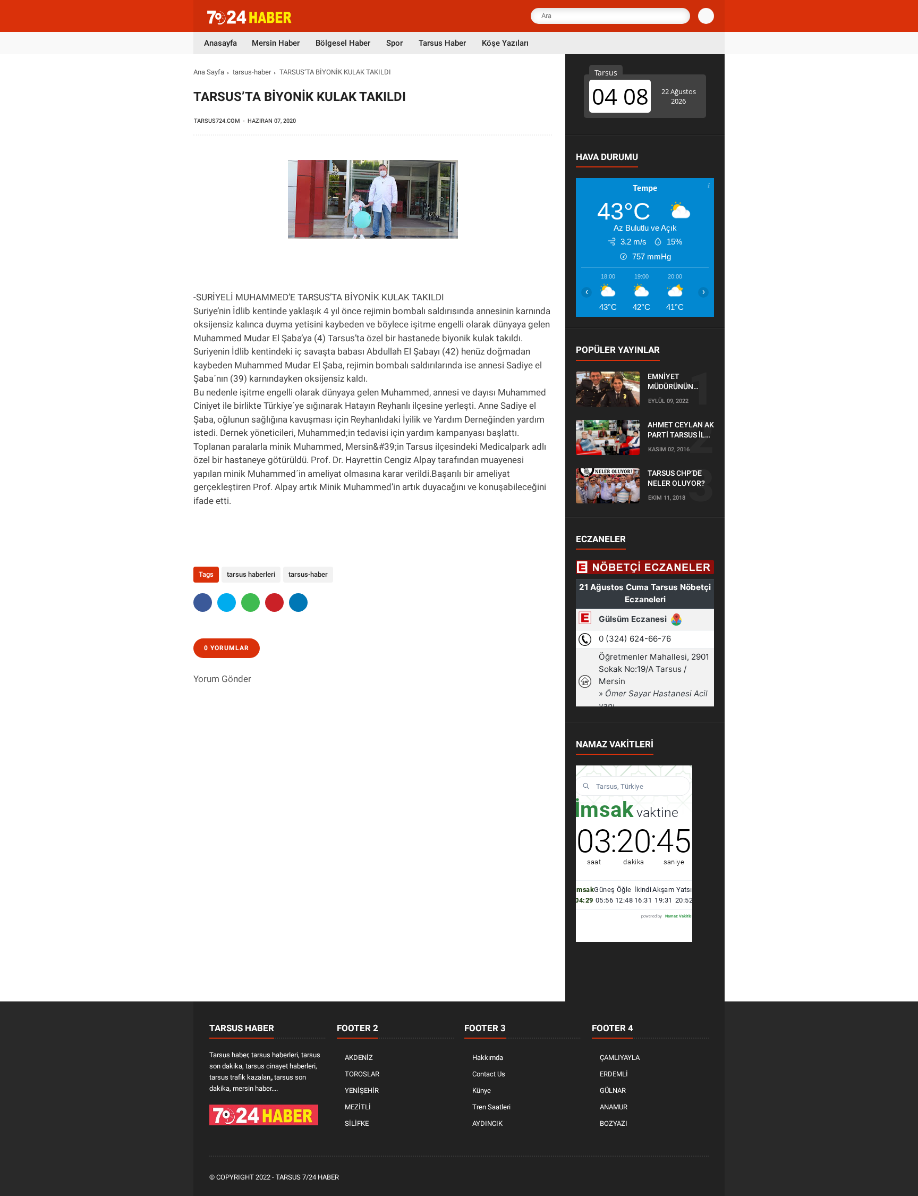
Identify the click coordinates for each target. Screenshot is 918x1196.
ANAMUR (613, 1107)
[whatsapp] (250, 602)
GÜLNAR (613, 1090)
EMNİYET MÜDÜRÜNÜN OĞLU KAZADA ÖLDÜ (672, 382)
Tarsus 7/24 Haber (307, 1177)
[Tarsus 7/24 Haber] (250, 22)
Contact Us (488, 1074)
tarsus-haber (252, 72)
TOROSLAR (362, 1074)
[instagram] (674, 1177)
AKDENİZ (359, 1058)
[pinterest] (274, 602)
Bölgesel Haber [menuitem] (343, 43)
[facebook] (202, 602)
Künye (481, 1090)
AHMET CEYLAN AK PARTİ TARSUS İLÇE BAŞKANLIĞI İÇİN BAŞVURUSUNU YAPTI (681, 430)
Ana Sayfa (208, 72)
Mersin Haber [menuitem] (276, 43)
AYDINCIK (487, 1123)
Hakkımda (487, 1058)
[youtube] (688, 1177)
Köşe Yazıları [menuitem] (505, 43)
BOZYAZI (613, 1123)
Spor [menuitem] (394, 43)
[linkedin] (298, 602)
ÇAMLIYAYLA (620, 1058)
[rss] (703, 1177)
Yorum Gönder (222, 678)
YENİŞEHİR (362, 1090)
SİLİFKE (357, 1123)
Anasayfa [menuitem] (220, 43)
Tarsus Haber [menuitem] (442, 43)
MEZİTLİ (358, 1107)
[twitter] (226, 602)
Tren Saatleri (491, 1107)
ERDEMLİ (614, 1074)
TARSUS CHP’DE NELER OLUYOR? (676, 478)
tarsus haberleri (251, 574)
